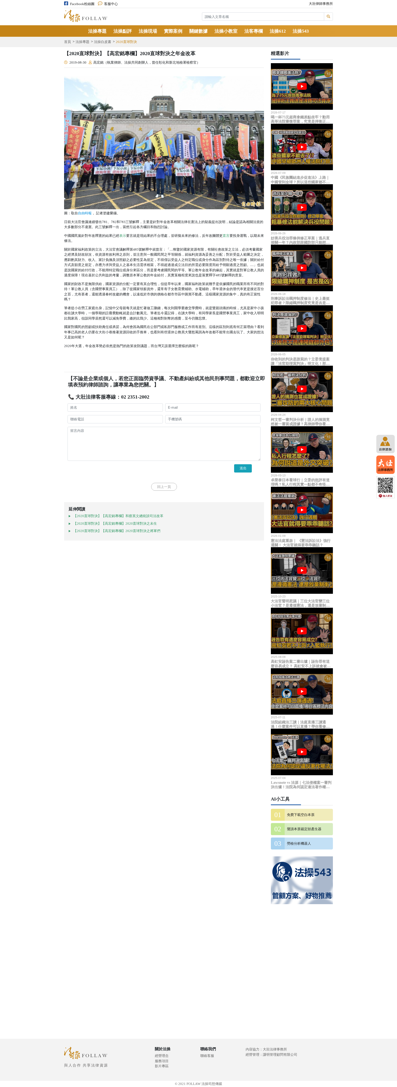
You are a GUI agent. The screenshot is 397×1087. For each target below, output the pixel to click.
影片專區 (162, 1066)
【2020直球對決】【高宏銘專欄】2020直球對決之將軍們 (116, 531)
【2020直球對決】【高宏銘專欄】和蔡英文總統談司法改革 (118, 516)
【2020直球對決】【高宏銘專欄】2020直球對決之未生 (115, 523)
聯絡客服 (207, 1056)
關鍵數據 (198, 31)
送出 (243, 468)
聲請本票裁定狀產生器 (304, 829)
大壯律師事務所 (321, 4)
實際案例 (173, 31)
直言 (226, 236)
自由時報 (85, 213)
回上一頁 (164, 487)
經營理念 (162, 1056)
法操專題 (97, 31)
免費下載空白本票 (301, 815)
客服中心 (111, 4)
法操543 (301, 31)
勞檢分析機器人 (299, 843)
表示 (122, 236)
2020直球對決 (126, 42)
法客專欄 (253, 31)
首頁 (67, 42)
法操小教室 (226, 31)
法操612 (278, 31)
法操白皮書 (102, 42)
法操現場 (148, 31)
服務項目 (162, 1061)
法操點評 (122, 31)
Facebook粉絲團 (82, 4)
